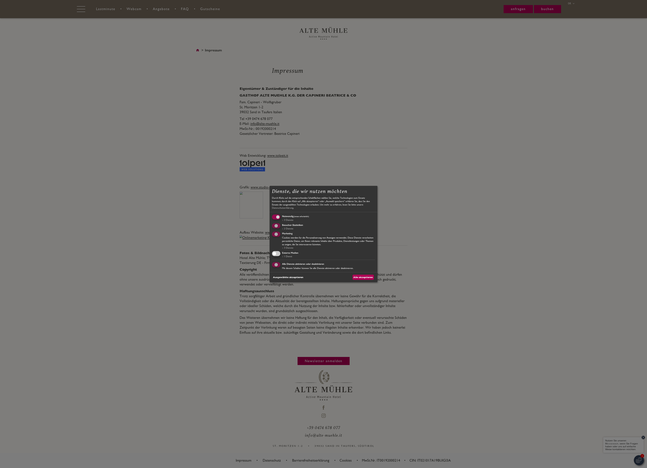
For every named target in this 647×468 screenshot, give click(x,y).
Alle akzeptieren (363, 277)
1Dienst (287, 256)
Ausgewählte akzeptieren (288, 277)
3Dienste (287, 220)
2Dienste (287, 228)
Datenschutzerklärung (282, 207)
